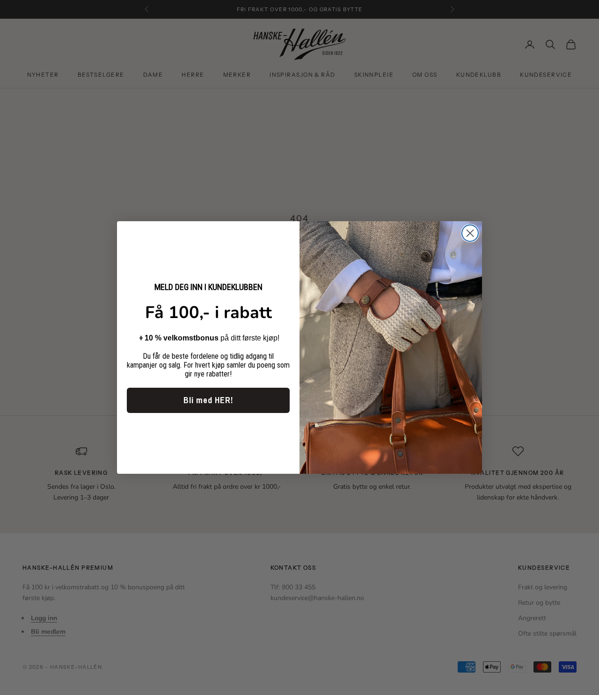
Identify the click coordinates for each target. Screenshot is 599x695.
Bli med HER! (208, 400)
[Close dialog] (470, 233)
